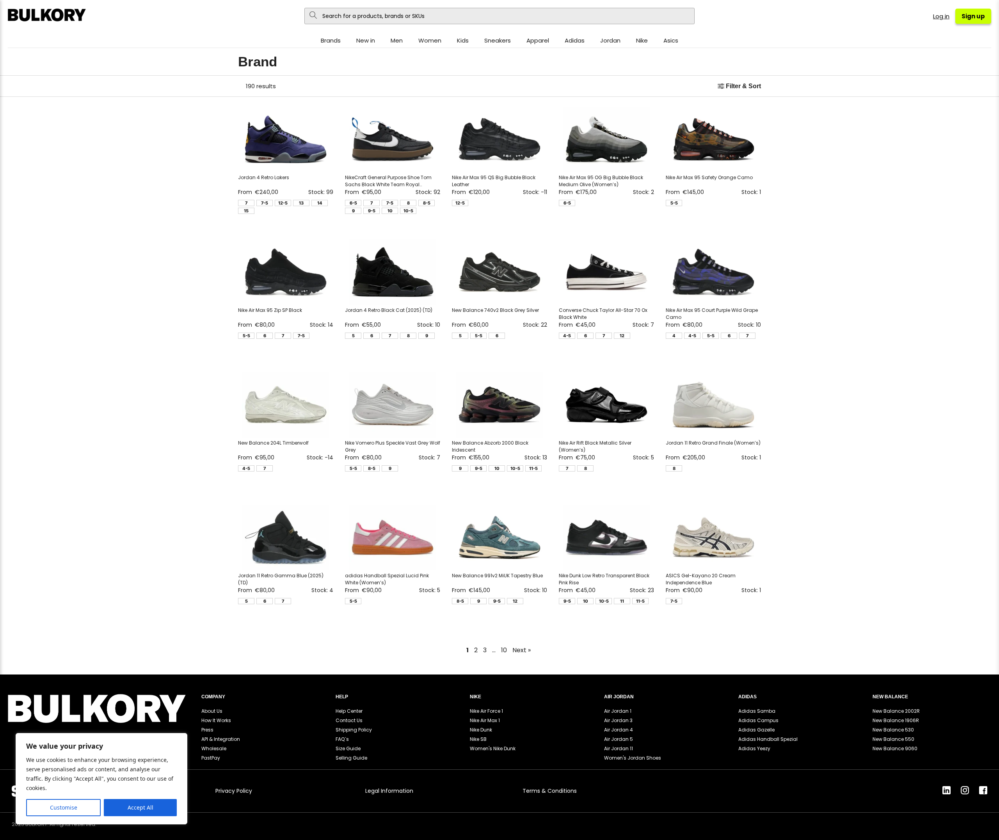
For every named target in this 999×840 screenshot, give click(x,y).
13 (301, 203)
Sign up (973, 16)
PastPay (210, 758)
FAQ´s (342, 739)
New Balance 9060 (895, 748)
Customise (63, 807)
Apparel (537, 40)
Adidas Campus (758, 720)
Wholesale (213, 748)
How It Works (216, 720)
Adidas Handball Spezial (768, 739)
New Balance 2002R (896, 711)
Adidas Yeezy (754, 748)
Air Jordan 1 (617, 711)
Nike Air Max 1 (485, 720)
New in (365, 40)
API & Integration (220, 739)
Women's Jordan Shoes (632, 758)
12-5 (283, 203)
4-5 (567, 335)
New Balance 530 (893, 729)
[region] (101, 778)
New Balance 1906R (896, 720)
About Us (211, 711)
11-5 (533, 468)
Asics (670, 40)
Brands (331, 40)
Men (397, 40)
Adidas (575, 40)
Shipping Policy (354, 729)
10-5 (408, 211)
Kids (463, 40)
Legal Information (389, 791)
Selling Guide (351, 758)
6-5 (353, 203)
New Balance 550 (893, 739)
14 (319, 203)
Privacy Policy (233, 791)
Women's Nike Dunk (492, 748)
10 (390, 211)
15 (246, 211)
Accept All (140, 807)
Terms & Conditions (550, 791)
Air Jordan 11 (618, 748)
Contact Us (349, 720)
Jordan (610, 40)
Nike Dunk (481, 729)
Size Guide (348, 748)
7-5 (264, 203)
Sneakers (497, 40)
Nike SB (478, 739)
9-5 (371, 211)
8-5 (426, 203)
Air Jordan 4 (618, 729)
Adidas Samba (756, 711)
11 (622, 601)
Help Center (349, 711)
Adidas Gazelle (756, 729)
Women (429, 40)
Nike (642, 40)
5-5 (674, 203)
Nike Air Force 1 (486, 711)
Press (207, 729)
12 (622, 335)
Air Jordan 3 (618, 720)
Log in (941, 16)
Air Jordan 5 (618, 739)
